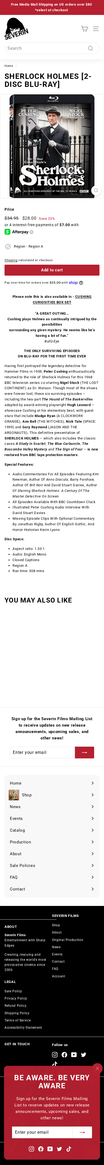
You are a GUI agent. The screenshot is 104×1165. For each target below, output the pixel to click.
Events (57, 954)
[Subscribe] (82, 1132)
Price (9, 209)
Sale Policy (13, 991)
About (57, 932)
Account (58, 976)
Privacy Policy (16, 998)
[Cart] (84, 29)
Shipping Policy (17, 1013)
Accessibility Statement (23, 1027)
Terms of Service (18, 1020)
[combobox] (52, 48)
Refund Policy (15, 1006)
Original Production (67, 940)
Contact (58, 961)
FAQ (55, 969)
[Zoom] (96, 190)
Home (9, 66)
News (56, 947)
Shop (56, 925)
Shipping (11, 260)
